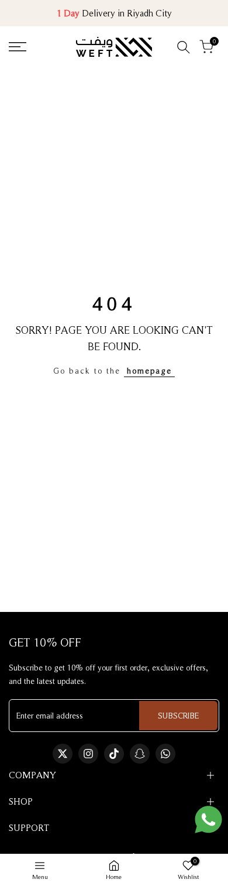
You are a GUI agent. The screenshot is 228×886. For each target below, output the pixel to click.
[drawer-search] (183, 47)
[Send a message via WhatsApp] (208, 819)
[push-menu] (17, 47)
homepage (149, 370)
